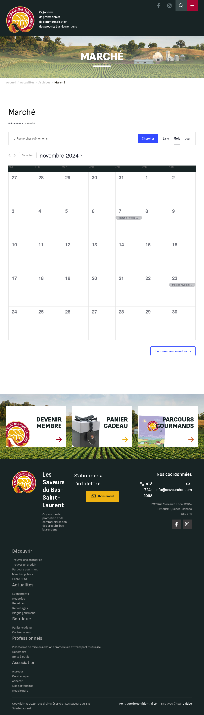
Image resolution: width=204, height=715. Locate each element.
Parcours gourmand (25, 569)
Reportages (20, 608)
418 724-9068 (147, 489)
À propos (18, 671)
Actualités (27, 82)
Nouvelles (18, 599)
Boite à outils (20, 657)
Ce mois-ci (27, 155)
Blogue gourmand (23, 613)
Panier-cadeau (22, 628)
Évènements (16, 123)
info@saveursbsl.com (174, 489)
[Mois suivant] (15, 155)
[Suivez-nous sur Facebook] (158, 5)
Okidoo (187, 704)
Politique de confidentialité (138, 704)
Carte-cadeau (21, 632)
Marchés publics (22, 574)
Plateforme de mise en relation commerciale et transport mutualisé (56, 647)
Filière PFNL (20, 579)
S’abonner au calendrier (171, 351)
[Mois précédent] (9, 155)
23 (174, 278)
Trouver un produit (24, 565)
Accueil (11, 82)
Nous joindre (20, 691)
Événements (20, 594)
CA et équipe (20, 676)
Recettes (18, 603)
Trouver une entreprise (27, 560)
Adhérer (17, 681)
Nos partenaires (22, 686)
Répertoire (19, 652)
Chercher (148, 138)
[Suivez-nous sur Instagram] (169, 5)
